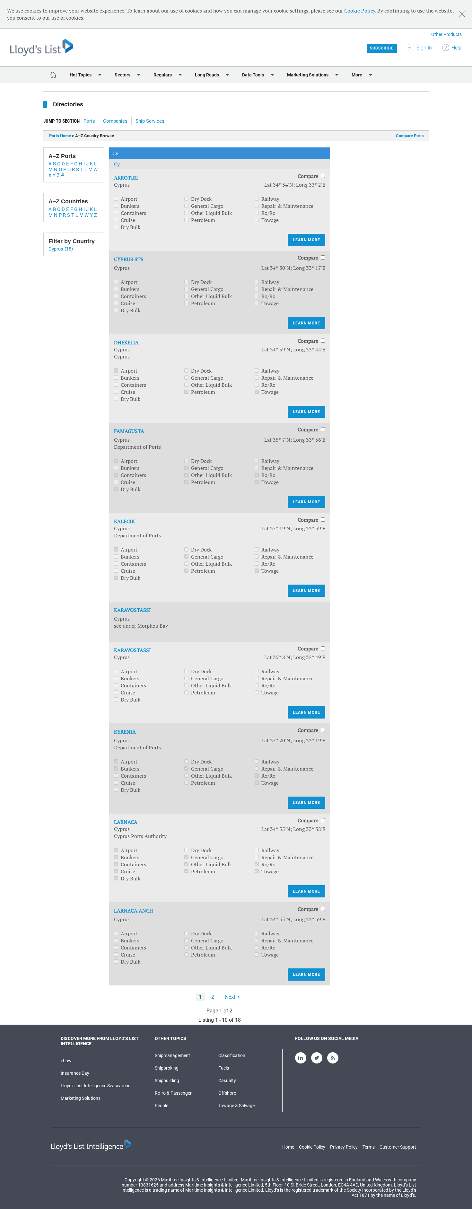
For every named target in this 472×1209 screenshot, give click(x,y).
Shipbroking (167, 1068)
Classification (231, 1055)
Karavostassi (132, 609)
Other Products (446, 34)
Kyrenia (125, 731)
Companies (115, 121)
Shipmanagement (172, 1055)
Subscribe (382, 48)
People (161, 1105)
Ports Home (60, 135)
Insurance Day (75, 1073)
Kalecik (124, 521)
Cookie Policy (359, 10)
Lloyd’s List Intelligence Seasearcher (96, 1085)
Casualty (227, 1080)
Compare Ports (410, 135)
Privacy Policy (344, 1147)
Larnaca (125, 821)
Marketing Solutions (81, 1098)
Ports (89, 121)
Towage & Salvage (236, 1105)
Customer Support (398, 1147)
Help (456, 48)
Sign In (424, 48)
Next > (232, 996)
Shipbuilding (167, 1080)
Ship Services (149, 121)
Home (288, 1147)
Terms (369, 1147)
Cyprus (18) (60, 249)
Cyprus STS (129, 259)
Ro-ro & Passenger (173, 1093)
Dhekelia (126, 342)
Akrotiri (126, 177)
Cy (117, 164)
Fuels (223, 1068)
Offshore (227, 1093)
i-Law (66, 1060)
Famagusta (129, 431)
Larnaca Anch (133, 910)
